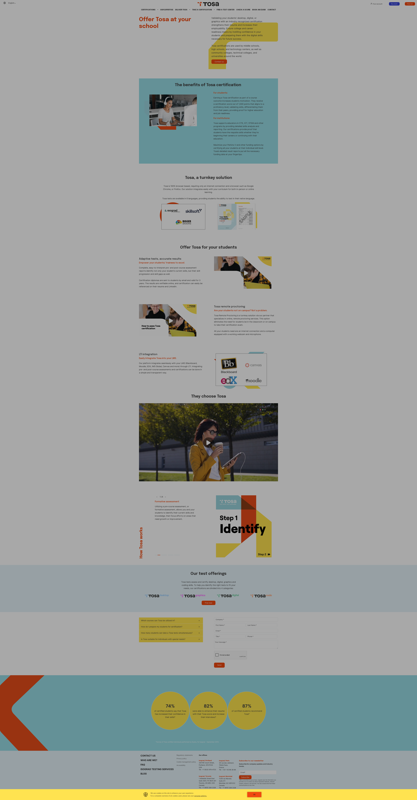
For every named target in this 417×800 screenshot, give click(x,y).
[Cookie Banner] (208, 794)
